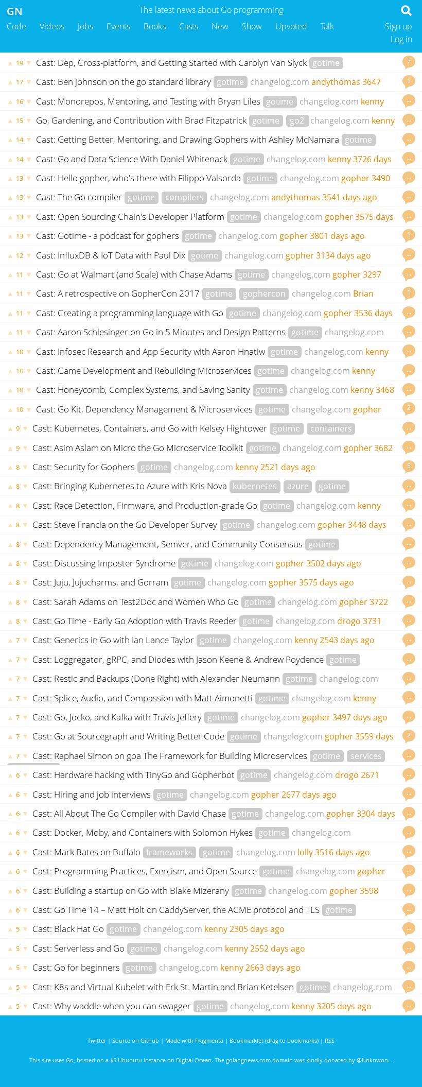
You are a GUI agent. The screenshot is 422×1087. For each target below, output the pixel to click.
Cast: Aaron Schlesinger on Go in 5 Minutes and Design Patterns (162, 332)
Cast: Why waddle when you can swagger (112, 1006)
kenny (372, 101)
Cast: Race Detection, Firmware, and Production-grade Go (145, 505)
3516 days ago (342, 852)
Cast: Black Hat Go (69, 929)
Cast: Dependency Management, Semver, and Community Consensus (168, 544)
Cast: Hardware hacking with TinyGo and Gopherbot (134, 775)
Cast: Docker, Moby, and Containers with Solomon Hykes (143, 832)
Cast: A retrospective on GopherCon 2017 (119, 293)
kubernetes (255, 486)
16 (19, 101)
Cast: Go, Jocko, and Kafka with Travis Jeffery (118, 717)
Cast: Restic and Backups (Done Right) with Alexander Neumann (157, 678)
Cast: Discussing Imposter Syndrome (105, 563)
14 (19, 139)
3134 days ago (343, 255)
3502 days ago (333, 563)
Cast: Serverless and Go (79, 948)
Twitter (96, 1040)
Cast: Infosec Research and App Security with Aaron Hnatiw (151, 351)
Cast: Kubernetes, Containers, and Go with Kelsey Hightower (150, 428)
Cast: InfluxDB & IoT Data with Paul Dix (111, 255)
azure (298, 486)
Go (70, 1060)
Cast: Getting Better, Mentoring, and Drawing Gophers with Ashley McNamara (188, 139)
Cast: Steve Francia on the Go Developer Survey (125, 524)
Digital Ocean (194, 1060)
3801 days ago (337, 235)
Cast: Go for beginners (77, 967)
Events (118, 26)
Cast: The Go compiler (80, 197)
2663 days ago (273, 967)
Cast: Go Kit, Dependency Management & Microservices (145, 409)
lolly (305, 852)
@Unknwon (372, 1060)
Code (16, 26)
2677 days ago (309, 794)
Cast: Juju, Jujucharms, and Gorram (101, 582)
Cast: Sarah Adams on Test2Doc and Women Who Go (136, 602)
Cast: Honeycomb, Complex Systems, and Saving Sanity (144, 389)
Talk (327, 26)
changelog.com (279, 82)
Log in (401, 39)
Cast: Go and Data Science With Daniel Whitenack (133, 159)
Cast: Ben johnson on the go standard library (124, 82)
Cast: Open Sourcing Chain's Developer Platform (131, 216)
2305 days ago (257, 929)
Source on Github (135, 1040)
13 (19, 178)
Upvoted (291, 26)
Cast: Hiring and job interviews (92, 794)
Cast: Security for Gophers (84, 467)
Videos (52, 26)
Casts (188, 26)
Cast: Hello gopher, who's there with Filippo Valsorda (139, 178)
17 (19, 82)
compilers (184, 197)
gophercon (264, 293)
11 (19, 274)
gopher (355, 178)
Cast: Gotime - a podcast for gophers (108, 235)
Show (252, 26)
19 (19, 62)
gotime (326, 62)
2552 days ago (277, 948)
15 (19, 120)
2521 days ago (287, 467)
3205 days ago (344, 1006)
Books (155, 26)
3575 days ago (326, 582)
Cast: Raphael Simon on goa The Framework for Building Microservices (170, 756)
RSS (330, 1040)
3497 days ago (360, 717)
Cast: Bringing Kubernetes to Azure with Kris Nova (130, 486)
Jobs (85, 26)
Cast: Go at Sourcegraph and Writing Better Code (129, 736)
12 (19, 255)
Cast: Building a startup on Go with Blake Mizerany (131, 890)
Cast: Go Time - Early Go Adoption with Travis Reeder (135, 621)
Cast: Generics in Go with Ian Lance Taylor (114, 640)
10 (19, 351)
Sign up (398, 26)
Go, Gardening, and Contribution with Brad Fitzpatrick (142, 120)
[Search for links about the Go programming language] (408, 13)
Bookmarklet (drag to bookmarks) (274, 1040)
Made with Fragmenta (194, 1040)
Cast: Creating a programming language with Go (130, 313)
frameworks (169, 852)
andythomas (335, 82)
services (366, 756)
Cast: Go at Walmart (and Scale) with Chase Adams (135, 274)
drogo (349, 621)
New (220, 26)
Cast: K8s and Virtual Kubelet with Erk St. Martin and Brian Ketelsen (164, 987)
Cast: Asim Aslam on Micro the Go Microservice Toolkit (138, 448)
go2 (298, 120)
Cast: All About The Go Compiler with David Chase (130, 813)
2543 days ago (347, 640)
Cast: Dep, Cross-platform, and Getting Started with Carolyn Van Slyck (172, 62)
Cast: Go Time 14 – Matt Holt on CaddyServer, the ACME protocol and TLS (177, 910)
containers (331, 428)
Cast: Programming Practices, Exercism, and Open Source (145, 871)
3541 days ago (349, 197)
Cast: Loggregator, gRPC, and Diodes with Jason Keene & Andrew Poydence (179, 659)
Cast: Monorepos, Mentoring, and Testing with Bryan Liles (149, 101)
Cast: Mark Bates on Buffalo (87, 852)
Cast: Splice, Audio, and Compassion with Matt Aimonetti (143, 698)
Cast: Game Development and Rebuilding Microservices (145, 370)
